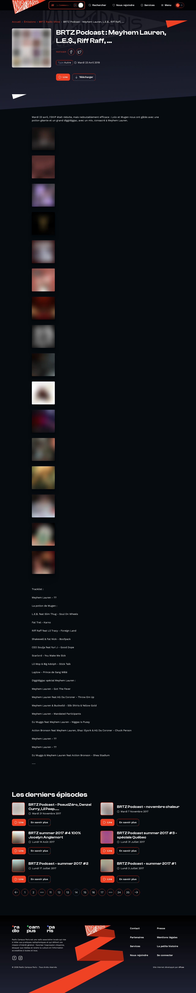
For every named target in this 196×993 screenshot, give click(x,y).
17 (102, 892)
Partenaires (137, 937)
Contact (135, 928)
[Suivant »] (136, 892)
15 (85, 892)
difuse (181, 967)
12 (59, 892)
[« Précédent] (16, 892)
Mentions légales (167, 937)
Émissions (30, 21)
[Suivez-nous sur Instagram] (20, 958)
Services (149, 5)
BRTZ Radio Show (49, 21)
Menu (168, 5)
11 (50, 892)
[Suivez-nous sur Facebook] (14, 958)
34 (119, 892)
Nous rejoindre (125, 5)
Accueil (16, 21)
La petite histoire (167, 946)
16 (93, 892)
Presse (161, 928)
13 (67, 892)
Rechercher (99, 5)
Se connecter (165, 955)
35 (127, 892)
